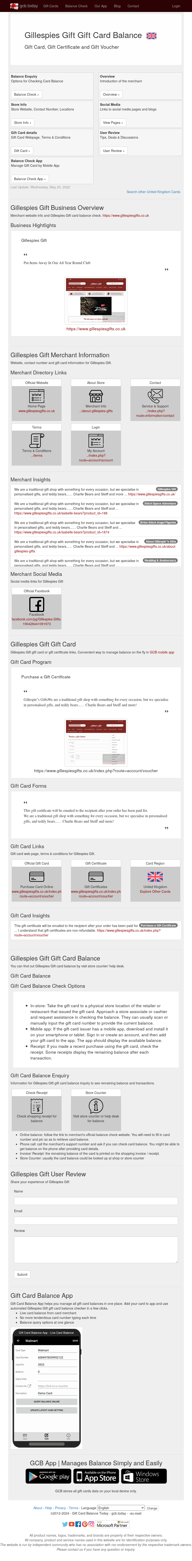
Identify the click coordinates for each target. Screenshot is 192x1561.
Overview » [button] (111, 94)
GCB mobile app (162, 652)
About (37, 1507)
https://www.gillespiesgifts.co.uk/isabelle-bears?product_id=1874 (61, 532)
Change (152, 1508)
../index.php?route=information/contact (155, 413)
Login (176, 6)
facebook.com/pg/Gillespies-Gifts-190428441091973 (37, 621)
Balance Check (76, 6)
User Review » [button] (114, 150)
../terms (36, 455)
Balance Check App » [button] (30, 178)
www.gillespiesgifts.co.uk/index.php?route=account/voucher (38, 893)
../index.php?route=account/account (96, 457)
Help (48, 1507)
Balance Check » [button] (26, 94)
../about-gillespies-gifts (96, 410)
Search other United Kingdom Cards (153, 191)
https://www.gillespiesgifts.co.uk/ (151, 494)
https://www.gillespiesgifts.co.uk (126, 215)
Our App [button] (101, 6)
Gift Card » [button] (22, 150)
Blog (117, 6)
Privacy (60, 1507)
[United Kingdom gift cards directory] (151, 34)
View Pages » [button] (113, 122)
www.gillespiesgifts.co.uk (36, 410)
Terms (73, 1507)
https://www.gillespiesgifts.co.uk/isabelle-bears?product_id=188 (60, 513)
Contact (133, 6)
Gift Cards (50, 6)
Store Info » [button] (22, 122)
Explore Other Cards (155, 891)
